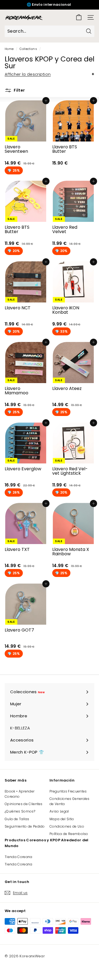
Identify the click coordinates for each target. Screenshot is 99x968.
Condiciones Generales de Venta (70, 801)
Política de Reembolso (69, 833)
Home (9, 49)
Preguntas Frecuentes (68, 791)
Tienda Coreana (18, 856)
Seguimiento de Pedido (25, 826)
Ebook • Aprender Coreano (19, 794)
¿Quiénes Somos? (20, 811)
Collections (28, 49)
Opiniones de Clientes (24, 804)
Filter (19, 90)
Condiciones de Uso (67, 826)
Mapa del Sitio (62, 819)
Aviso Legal (59, 811)
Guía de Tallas (17, 819)
